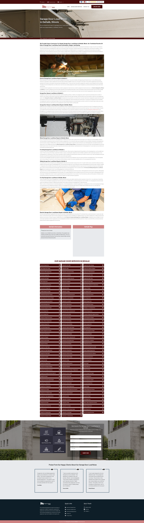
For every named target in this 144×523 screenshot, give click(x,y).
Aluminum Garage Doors (44, 265)
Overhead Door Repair (88, 333)
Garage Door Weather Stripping (89, 268)
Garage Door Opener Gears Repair (68, 327)
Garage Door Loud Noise (66, 301)
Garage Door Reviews (66, 366)
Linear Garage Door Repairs (89, 317)
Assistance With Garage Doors (45, 271)
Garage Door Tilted (65, 402)
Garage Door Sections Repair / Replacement (70, 369)
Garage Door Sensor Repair (67, 373)
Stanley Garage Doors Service (89, 389)
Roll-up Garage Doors (88, 360)
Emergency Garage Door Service (46, 317)
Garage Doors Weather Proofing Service (91, 284)
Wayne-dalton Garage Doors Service (90, 402)
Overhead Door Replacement (89, 337)
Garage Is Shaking (87, 288)
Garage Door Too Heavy (66, 405)
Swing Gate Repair (87, 396)
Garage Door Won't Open (88, 281)
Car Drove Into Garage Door (45, 288)
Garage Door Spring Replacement (68, 386)
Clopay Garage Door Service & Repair (47, 297)
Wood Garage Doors (87, 409)
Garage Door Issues (65, 288)
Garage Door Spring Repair (67, 382)
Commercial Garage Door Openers (46, 301)
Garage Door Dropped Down (45, 363)
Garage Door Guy (43, 409)
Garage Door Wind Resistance (89, 271)
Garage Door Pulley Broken (67, 350)
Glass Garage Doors (87, 297)
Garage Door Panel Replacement (68, 340)
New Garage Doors (87, 327)
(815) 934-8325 (96, 6)
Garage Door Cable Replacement (46, 350)
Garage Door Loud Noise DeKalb (49, 38)
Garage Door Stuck (65, 396)
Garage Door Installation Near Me (68, 278)
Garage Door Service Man (66, 376)
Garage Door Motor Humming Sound (68, 310)
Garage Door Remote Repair (67, 356)
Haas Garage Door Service (88, 304)
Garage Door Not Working (66, 320)
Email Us (60, 2)
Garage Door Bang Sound (45, 333)
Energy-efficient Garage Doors (46, 320)
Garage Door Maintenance (67, 304)
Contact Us (86, 6)
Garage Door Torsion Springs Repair (68, 409)
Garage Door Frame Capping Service (46, 396)
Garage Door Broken (44, 343)
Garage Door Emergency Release (46, 366)
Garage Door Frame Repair (45, 399)
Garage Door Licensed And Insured (68, 294)
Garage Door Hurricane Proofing (68, 271)
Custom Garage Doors (44, 310)
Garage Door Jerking (66, 291)
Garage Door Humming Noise (45, 412)
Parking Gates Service (88, 343)
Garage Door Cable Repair (45, 346)
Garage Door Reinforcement (67, 353)
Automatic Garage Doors (44, 274)
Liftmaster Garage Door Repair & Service (91, 314)
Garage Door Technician (66, 399)
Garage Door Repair (65, 360)
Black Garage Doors (44, 281)
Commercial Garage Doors (45, 304)
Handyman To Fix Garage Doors (89, 307)
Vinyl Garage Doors (87, 399)
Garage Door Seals (43, 360)
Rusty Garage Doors (87, 376)
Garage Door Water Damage (89, 265)
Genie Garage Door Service (88, 294)
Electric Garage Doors (44, 314)
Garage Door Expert (44, 376)
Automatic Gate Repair (44, 278)
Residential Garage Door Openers (90, 353)
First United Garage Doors (45, 327)
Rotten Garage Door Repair (89, 373)
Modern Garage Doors (88, 324)
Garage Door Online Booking (67, 324)
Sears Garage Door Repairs (89, 379)
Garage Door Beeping (44, 337)
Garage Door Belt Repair (44, 340)
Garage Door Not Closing (66, 314)
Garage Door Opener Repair (67, 333)
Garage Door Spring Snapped (67, 392)
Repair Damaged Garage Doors (89, 350)
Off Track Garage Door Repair (89, 330)
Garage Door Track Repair (66, 412)
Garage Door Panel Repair (66, 343)
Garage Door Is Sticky (66, 284)
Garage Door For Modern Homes (46, 392)
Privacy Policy (69, 515)
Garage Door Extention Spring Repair (47, 379)
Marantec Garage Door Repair (89, 320)
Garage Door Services (76, 6)
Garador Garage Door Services (45, 330)
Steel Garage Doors (87, 392)
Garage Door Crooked (44, 356)
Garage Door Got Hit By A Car (45, 405)
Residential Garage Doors (88, 356)
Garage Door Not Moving (66, 317)
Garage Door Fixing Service (45, 382)
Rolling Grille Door (87, 366)
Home (68, 6)
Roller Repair (86, 363)
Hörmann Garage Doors (88, 310)
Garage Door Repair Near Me (67, 363)
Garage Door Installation (66, 274)
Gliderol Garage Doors (88, 301)
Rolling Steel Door (87, 369)
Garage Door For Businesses (45, 386)
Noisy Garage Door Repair (66, 307)
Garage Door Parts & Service (67, 346)
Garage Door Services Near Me (67, 379)
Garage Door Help (65, 268)
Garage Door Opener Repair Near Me (68, 337)
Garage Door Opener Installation (68, 330)
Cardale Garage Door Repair (45, 291)
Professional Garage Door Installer (90, 346)
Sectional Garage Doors (88, 382)
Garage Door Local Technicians (67, 297)
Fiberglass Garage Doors (44, 324)
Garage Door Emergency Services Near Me (48, 373)
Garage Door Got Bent (44, 402)
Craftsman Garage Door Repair (46, 307)
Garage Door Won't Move (88, 278)
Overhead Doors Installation (89, 340)
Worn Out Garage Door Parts (89, 412)
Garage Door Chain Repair (45, 353)
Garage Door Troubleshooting (67, 415)
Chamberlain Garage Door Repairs (46, 294)
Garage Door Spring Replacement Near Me (69, 389)
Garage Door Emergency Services (46, 369)
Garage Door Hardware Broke (45, 415)
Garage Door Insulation (66, 281)
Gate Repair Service (87, 291)
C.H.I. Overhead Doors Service (45, 284)
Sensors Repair (86, 386)
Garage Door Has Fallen (66, 265)
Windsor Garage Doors (88, 405)
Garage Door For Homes (44, 389)
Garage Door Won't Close (88, 274)
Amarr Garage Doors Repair (45, 268)
